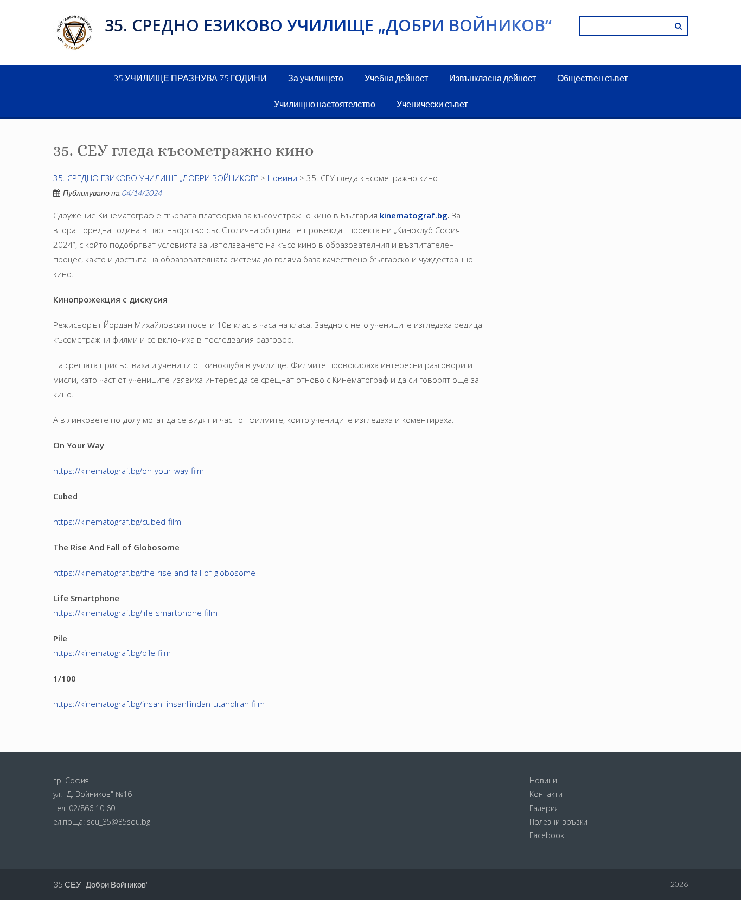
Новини (543, 780)
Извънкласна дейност (492, 78)
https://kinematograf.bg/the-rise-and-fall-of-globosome (154, 572)
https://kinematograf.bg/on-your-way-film (128, 470)
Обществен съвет (592, 78)
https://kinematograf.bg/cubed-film (117, 521)
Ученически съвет (432, 104)
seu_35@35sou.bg (118, 822)
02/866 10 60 (92, 808)
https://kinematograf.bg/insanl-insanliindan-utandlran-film (159, 703)
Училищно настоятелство (324, 104)
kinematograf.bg (414, 215)
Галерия (544, 808)
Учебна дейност (396, 78)
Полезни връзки (558, 822)
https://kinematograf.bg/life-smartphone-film (135, 612)
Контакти (546, 794)
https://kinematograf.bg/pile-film (112, 652)
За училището (315, 78)
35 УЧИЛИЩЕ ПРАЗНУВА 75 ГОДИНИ (190, 78)
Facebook (546, 835)
